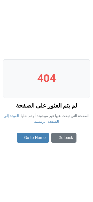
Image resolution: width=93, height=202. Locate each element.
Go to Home (35, 137)
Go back (66, 137)
